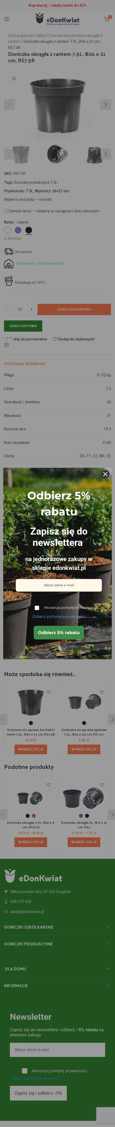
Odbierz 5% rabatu (59, 632)
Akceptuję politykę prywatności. (69, 607)
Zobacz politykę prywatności (59, 616)
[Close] (105, 474)
